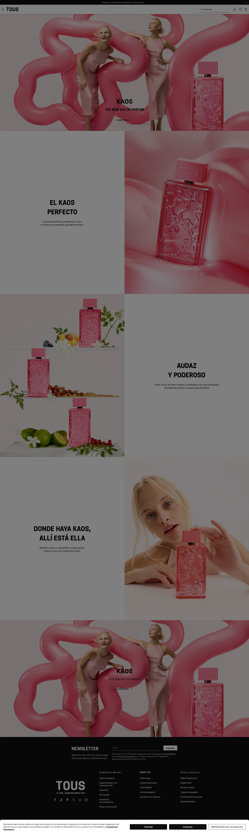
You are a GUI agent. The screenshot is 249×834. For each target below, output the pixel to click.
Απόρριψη (187, 827)
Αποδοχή (148, 827)
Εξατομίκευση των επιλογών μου (227, 827)
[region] (124, 827)
